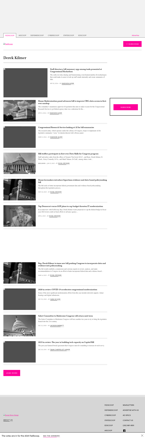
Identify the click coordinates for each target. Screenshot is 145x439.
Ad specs (127, 415)
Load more (11, 373)
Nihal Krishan (64, 163)
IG (135, 430)
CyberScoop (53, 35)
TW (128, 430)
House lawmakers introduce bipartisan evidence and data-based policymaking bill (72, 181)
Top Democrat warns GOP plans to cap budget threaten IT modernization (70, 206)
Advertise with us (131, 410)
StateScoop (68, 35)
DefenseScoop (37, 35)
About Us (8, 420)
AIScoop (22, 35)
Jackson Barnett (57, 325)
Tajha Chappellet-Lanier (60, 349)
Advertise (135, 35)
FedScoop (9, 35)
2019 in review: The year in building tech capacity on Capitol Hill (66, 342)
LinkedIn (132, 430)
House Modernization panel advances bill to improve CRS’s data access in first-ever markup (72, 102)
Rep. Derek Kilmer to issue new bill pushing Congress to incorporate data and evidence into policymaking (72, 264)
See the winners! (51, 436)
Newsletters (128, 405)
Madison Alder (68, 83)
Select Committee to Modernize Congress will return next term (65, 316)
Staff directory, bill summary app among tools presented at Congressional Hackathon (76, 70)
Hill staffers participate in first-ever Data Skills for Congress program (68, 153)
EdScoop (82, 35)
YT (140, 430)
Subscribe (134, 44)
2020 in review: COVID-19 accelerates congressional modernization (67, 289)
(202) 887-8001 (128, 425)
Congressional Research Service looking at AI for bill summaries (66, 127)
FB (124, 430)
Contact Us (128, 420)
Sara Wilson (55, 299)
